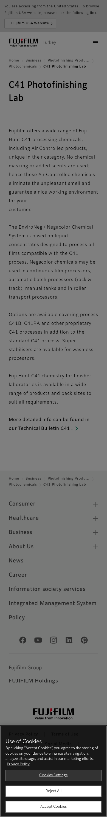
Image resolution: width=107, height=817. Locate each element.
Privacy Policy (18, 764)
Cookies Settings (53, 775)
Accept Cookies (53, 807)
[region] (53, 771)
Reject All (53, 791)
